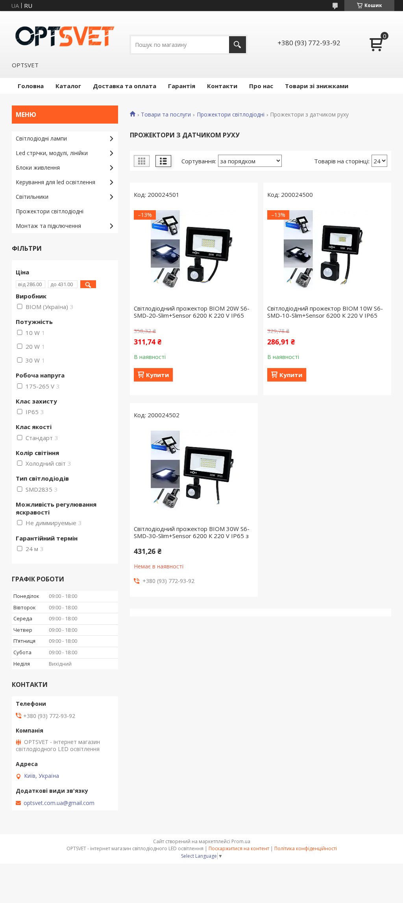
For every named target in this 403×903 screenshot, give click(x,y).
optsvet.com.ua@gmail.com (59, 803)
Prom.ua (240, 841)
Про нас (261, 86)
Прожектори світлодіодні (230, 114)
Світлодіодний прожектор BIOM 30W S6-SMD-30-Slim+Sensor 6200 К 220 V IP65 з (192, 532)
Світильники (32, 196)
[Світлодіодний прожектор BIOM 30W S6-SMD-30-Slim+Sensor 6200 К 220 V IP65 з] (194, 474)
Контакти (222, 86)
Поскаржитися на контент (239, 848)
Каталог (68, 86)
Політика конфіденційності (305, 848)
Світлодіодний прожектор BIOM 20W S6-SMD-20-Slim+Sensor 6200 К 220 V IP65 (192, 312)
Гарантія (181, 86)
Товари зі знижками (316, 86)
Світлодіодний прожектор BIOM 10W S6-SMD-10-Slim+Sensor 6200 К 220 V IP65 (325, 312)
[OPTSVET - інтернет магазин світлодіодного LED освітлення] (65, 36)
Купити (157, 375)
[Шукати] (237, 44)
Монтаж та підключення (48, 225)
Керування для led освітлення (55, 182)
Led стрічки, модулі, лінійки (52, 153)
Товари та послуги (166, 114)
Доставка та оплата (124, 86)
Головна (31, 86)
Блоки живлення (38, 167)
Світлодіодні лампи (41, 138)
